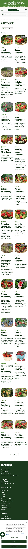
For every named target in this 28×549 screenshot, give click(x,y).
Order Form (4, 505)
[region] (14, 3)
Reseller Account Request (7, 499)
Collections (8, 19)
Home (2, 19)
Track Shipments (5, 503)
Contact (3, 496)
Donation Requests (6, 507)
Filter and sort (8, 29)
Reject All (14, 541)
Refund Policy (4, 490)
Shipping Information (6, 501)
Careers (3, 494)
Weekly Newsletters (6, 518)
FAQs (2, 492)
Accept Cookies (14, 546)
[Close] (26, 522)
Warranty (3, 509)
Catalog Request (5, 516)
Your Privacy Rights (14, 537)
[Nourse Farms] (13, 10)
